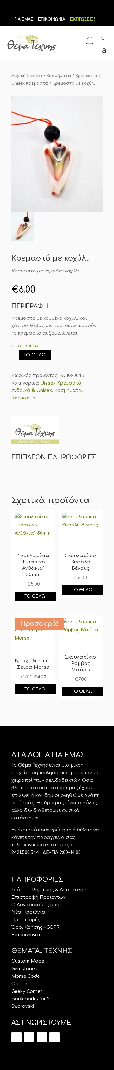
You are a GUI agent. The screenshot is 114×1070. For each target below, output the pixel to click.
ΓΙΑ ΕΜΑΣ (23, 19)
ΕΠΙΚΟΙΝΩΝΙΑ (51, 19)
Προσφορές (25, 919)
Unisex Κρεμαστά (29, 83)
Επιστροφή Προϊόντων (38, 897)
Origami (20, 984)
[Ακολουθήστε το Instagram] (68, 9)
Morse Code (25, 976)
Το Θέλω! (35, 355)
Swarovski (22, 1006)
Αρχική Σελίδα (26, 76)
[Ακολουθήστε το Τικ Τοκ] (46, 9)
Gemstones (24, 968)
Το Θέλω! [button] (35, 596)
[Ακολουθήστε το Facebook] (57, 9)
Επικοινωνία (25, 935)
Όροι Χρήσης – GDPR (35, 927)
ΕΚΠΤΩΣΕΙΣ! (82, 19)
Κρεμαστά (86, 76)
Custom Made (27, 961)
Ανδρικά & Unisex (31, 390)
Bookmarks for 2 (30, 998)
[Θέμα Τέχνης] (35, 435)
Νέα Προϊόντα (28, 912)
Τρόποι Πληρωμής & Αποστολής (48, 889)
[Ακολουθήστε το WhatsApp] (54, 1037)
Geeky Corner (26, 991)
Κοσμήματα (59, 76)
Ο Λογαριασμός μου (35, 905)
